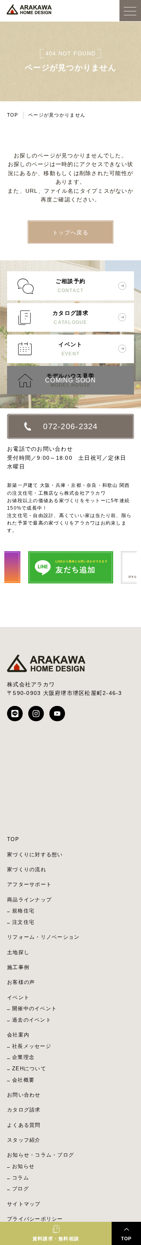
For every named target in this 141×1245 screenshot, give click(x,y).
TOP (12, 115)
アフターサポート (29, 884)
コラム (20, 1178)
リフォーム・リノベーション (43, 937)
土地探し (18, 952)
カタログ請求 (70, 317)
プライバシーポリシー (35, 1219)
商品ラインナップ (29, 900)
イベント (70, 348)
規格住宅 (23, 911)
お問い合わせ (24, 1095)
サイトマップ (24, 1204)
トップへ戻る (70, 232)
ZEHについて (29, 1068)
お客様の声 (21, 982)
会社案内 (18, 1035)
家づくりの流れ (26, 869)
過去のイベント (31, 1020)
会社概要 (23, 1080)
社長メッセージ (31, 1046)
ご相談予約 (70, 285)
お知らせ (23, 1166)
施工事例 (18, 967)
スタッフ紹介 (24, 1140)
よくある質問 (24, 1125)
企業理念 (23, 1057)
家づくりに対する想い (35, 854)
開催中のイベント (34, 1008)
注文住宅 (23, 922)
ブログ (20, 1189)
